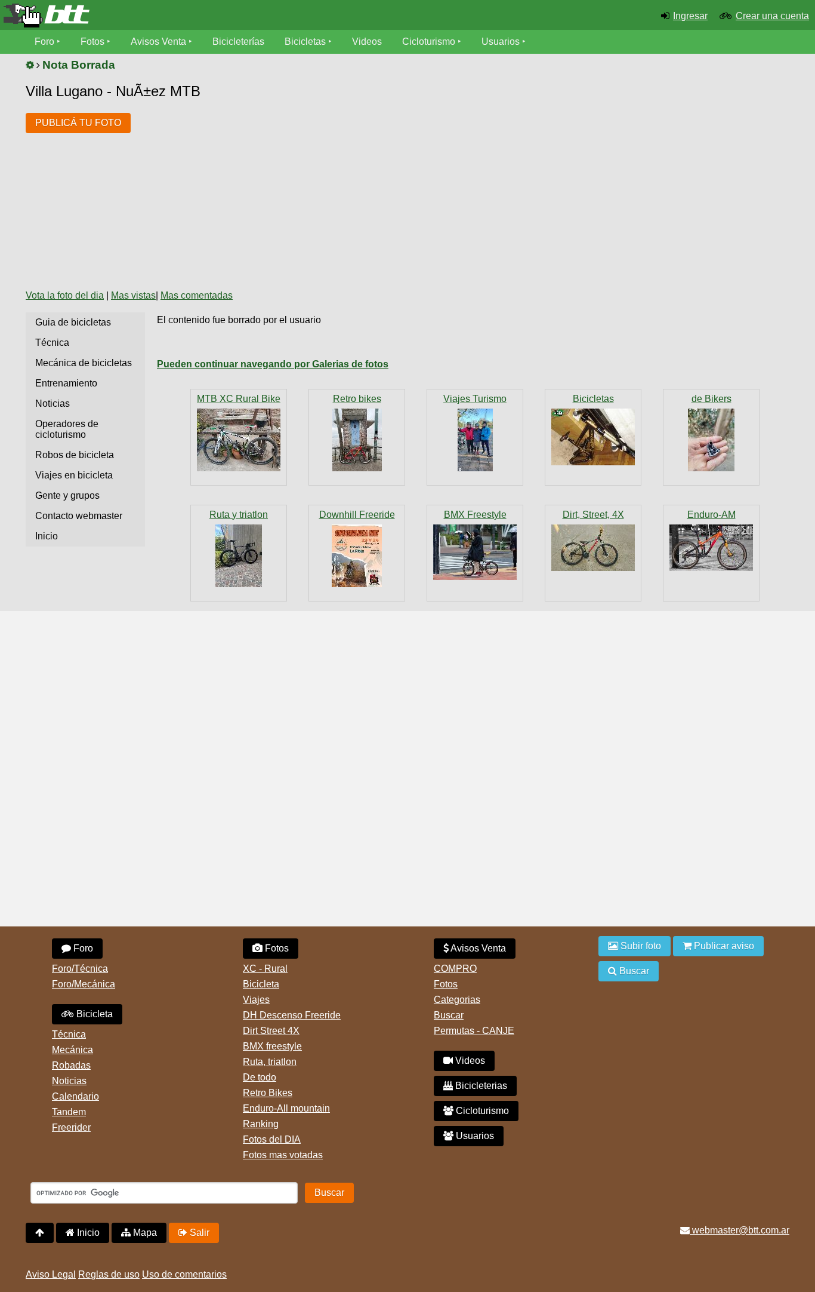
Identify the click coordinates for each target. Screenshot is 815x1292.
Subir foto (639, 946)
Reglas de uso (109, 1274)
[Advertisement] (357, 190)
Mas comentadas (196, 295)
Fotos (92, 41)
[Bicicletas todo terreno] (135, 15)
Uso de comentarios (184, 1274)
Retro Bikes (267, 1093)
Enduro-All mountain (286, 1108)
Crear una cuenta (772, 16)
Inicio (46, 536)
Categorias (457, 1000)
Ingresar (690, 16)
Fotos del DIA (272, 1139)
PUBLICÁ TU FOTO (78, 123)
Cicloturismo (428, 41)
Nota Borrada (78, 65)
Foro (44, 41)
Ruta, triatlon (270, 1062)
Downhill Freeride (357, 515)
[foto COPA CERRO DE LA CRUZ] (357, 555)
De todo (259, 1077)
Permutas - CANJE (474, 1031)
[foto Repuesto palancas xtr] (711, 440)
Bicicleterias (480, 1086)
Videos (367, 41)
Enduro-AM (711, 515)
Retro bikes (357, 399)
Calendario (75, 1096)
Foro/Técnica (80, 968)
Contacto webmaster (78, 516)
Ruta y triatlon (238, 515)
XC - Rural (265, 968)
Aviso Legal (51, 1274)
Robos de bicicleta (74, 455)
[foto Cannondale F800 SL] (357, 440)
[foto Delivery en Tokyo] (475, 552)
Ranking (261, 1124)
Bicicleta (93, 1014)
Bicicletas (306, 41)
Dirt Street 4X (271, 1031)
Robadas (71, 1065)
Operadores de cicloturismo (66, 429)
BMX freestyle (272, 1046)
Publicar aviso (722, 946)
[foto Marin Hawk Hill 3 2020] (711, 547)
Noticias (52, 403)
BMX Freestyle (475, 515)
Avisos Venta (158, 41)
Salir (198, 1232)
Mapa (144, 1232)
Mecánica (72, 1050)
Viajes (256, 1000)
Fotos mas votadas (283, 1155)
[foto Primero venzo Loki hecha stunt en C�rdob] (593, 547)
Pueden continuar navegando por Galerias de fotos (272, 364)
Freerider (71, 1127)
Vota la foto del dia (65, 295)
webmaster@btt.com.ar (739, 1230)
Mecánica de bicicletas (83, 363)
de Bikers (711, 399)
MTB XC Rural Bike (238, 399)
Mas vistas (133, 295)
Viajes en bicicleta (74, 475)
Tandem (69, 1112)
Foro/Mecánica (83, 984)
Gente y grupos (67, 495)
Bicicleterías (238, 41)
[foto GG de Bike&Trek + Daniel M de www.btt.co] (475, 440)
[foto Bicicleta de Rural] (238, 440)
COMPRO (455, 968)
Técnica (52, 342)
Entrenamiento (66, 383)
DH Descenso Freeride (292, 1015)
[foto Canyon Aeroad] (238, 555)
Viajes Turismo (475, 399)
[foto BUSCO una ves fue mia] (593, 437)
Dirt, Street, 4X (593, 515)
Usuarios (500, 41)
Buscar (449, 1015)
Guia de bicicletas (73, 322)
